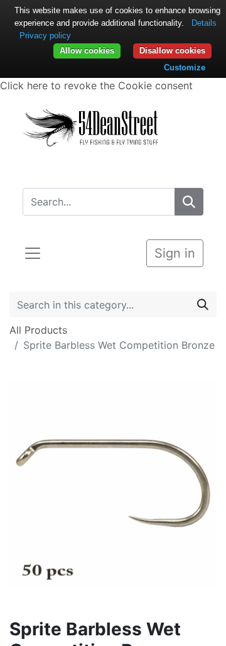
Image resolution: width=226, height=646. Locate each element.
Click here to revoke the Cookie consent (96, 85)
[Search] (189, 202)
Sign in (174, 253)
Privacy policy (45, 35)
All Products (38, 330)
